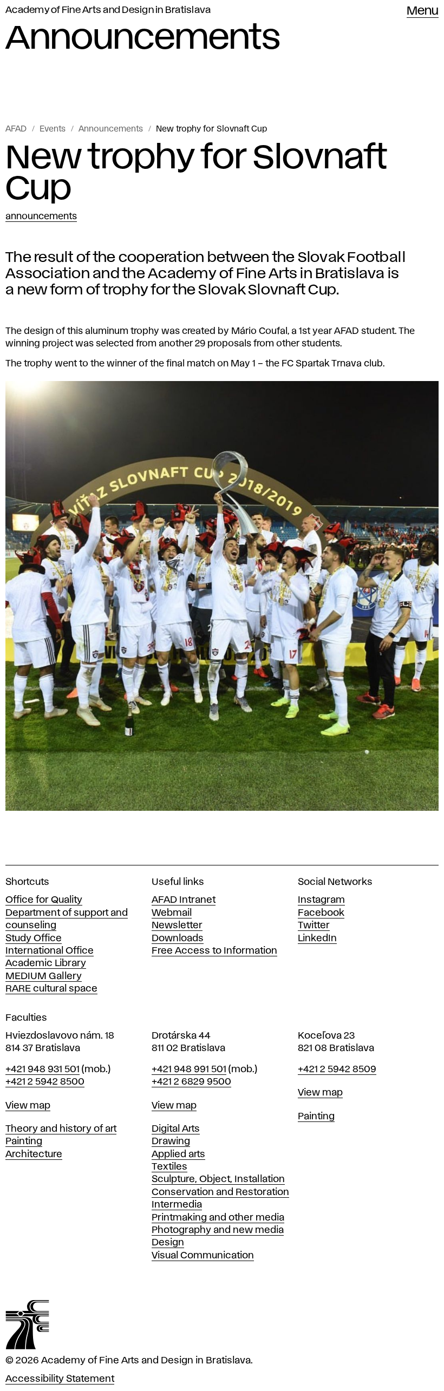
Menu (423, 11)
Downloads (178, 938)
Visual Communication (203, 1255)
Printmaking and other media (218, 1217)
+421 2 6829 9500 (191, 1082)
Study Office (33, 938)
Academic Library (45, 963)
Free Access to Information (214, 951)
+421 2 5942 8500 (44, 1082)
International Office (49, 951)
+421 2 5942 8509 (337, 1069)
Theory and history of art (60, 1129)
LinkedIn (317, 938)
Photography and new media (218, 1230)
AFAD (16, 129)
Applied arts (178, 1154)
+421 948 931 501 (42, 1069)
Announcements (111, 129)
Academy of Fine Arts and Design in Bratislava (108, 10)
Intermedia (177, 1204)
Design (168, 1242)
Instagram (321, 900)
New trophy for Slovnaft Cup (211, 129)
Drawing (171, 1141)
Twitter (314, 925)
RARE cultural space (51, 989)
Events (53, 129)
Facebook (321, 913)
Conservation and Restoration (220, 1192)
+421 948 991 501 (189, 1069)
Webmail (172, 913)
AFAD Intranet (184, 900)
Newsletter (177, 925)
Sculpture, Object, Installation (218, 1179)
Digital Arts (176, 1129)
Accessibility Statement (59, 1379)
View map (27, 1105)
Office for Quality (43, 900)
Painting (23, 1141)
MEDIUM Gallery (43, 976)
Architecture (33, 1154)
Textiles (169, 1167)
